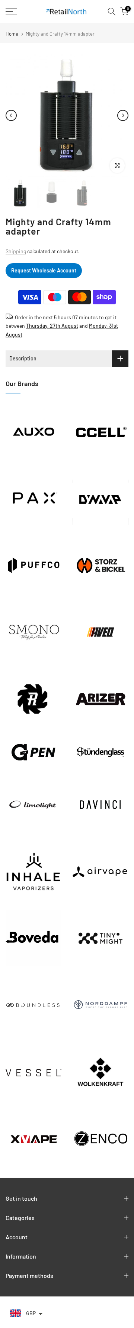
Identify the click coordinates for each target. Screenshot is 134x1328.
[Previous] (11, 115)
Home (12, 34)
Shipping (16, 251)
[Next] (122, 115)
